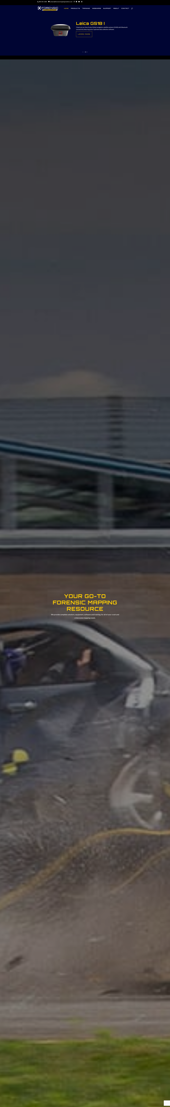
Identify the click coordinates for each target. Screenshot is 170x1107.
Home (66, 8)
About (116, 8)
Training (86, 8)
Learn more (84, 34)
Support (107, 8)
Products (75, 8)
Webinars (96, 8)
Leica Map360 (93, 23)
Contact (125, 8)
